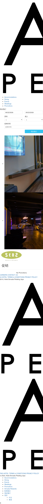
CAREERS (4, 275)
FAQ (1, 473)
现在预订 (34, 131)
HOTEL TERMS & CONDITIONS (13, 277)
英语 (10, 500)
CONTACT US (13, 275)
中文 (10, 497)
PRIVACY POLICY (31, 277)
